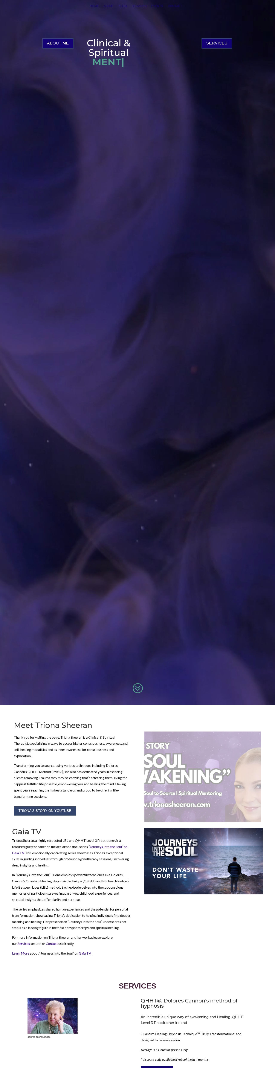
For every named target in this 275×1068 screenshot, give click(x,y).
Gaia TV (85, 953)
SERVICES (216, 43)
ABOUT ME (58, 43)
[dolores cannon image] (53, 1032)
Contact (175, 6)
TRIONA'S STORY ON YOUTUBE (44, 811)
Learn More (20, 953)
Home (94, 6)
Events (157, 6)
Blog (123, 6)
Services (139, 6)
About (109, 6)
